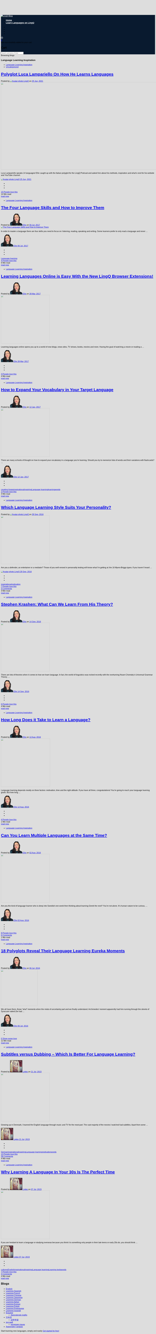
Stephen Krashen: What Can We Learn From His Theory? (57, 604)
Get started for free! (51, 1331)
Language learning (9, 258)
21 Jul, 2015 (36, 1072)
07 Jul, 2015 (36, 1189)
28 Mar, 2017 (35, 294)
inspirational (19, 489)
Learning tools (55, 1270)
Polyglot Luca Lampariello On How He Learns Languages (57, 74)
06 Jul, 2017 (34, 225)
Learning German (13, 1300)
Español (9, 1313)
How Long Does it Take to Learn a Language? (45, 719)
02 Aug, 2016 (35, 853)
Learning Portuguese (15, 1308)
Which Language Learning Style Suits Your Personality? (56, 507)
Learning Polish (13, 1306)
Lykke (25, 1072)
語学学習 (15, 1320)
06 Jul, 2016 (34, 968)
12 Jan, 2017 (35, 407)
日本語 (9, 1317)
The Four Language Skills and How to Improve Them (52, 207)
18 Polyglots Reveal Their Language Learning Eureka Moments (63, 950)
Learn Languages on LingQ (20, 23)
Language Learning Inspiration (19, 65)
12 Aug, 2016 (35, 737)
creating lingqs (7, 489)
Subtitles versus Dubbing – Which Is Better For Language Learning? (68, 1054)
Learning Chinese (13, 1295)
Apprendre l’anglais (14, 1327)
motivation (16, 584)
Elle (25, 225)
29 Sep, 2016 (38, 514)
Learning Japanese (14, 1298)
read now (5, 196)
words (57, 489)
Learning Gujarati (13, 1311)
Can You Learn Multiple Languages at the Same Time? (54, 835)
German (4, 1152)
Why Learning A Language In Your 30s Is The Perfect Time (58, 1172)
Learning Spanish (13, 1291)
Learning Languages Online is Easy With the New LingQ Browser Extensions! (77, 276)
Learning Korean (13, 1304)
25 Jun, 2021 (37, 81)
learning (51, 489)
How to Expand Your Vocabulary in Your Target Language (57, 389)
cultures (4, 1270)
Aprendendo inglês (19, 1315)
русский (9, 1322)
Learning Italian (12, 1302)
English (11, 1270)
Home (9, 20)
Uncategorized (12, 67)
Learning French (13, 1293)
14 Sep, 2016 (35, 622)
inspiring (28, 489)
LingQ (26, 81)
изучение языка (18, 1324)
